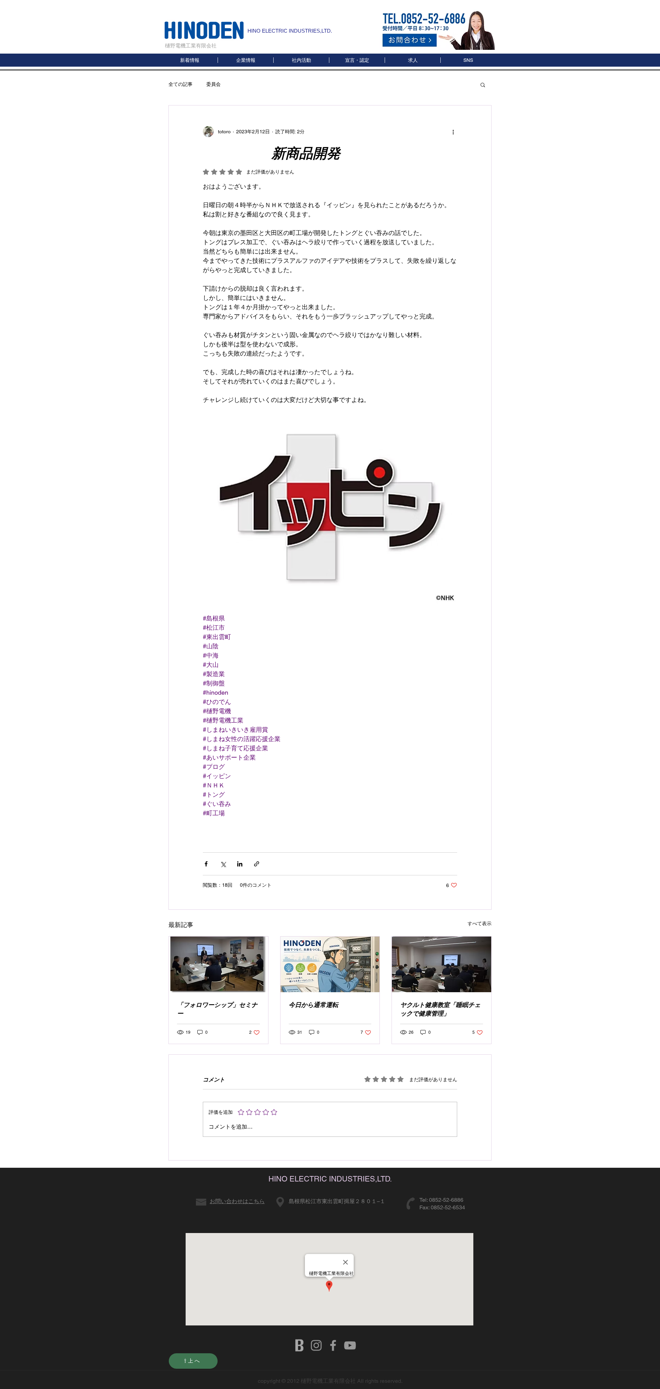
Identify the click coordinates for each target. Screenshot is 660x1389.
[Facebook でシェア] (206, 864)
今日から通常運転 (313, 1004)
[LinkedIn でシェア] (239, 864)
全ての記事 (180, 84)
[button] (468, 60)
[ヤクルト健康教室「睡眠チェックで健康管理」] (441, 964)
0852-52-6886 (446, 1200)
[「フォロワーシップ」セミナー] (218, 964)
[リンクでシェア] (256, 864)
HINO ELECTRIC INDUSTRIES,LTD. (290, 31)
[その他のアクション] (453, 131)
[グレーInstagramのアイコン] (316, 1345)
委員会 (213, 84)
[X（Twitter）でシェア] (223, 864)
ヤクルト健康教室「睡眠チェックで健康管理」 (440, 1009)
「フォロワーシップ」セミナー (217, 1009)
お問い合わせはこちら (237, 1201)
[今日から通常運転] (330, 964)
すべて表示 (480, 923)
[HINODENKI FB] (333, 1345)
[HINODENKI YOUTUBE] (350, 1345)
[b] (299, 1345)
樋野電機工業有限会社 (191, 45)
